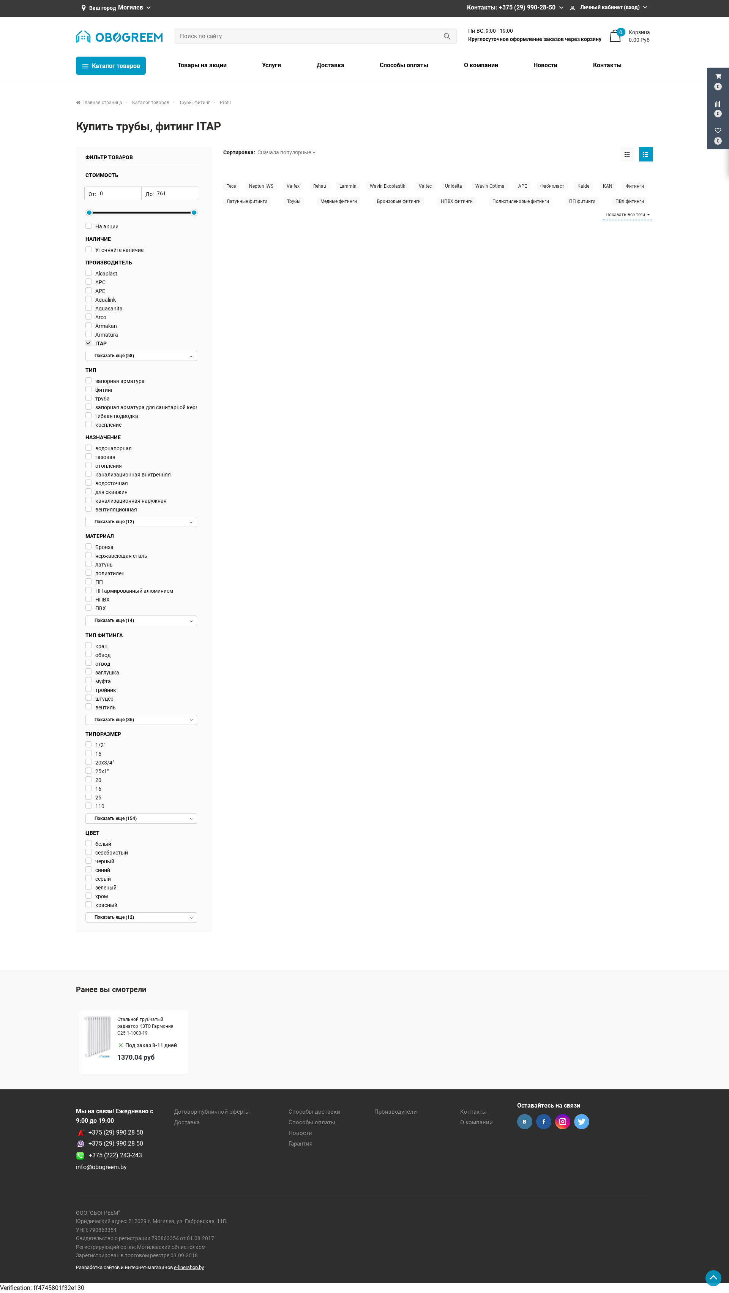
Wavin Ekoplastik (387, 186)
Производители (395, 1111)
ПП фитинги (582, 201)
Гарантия (300, 1143)
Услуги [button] (271, 65)
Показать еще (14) (114, 620)
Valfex (293, 186)
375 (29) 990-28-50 (117, 1143)
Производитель (108, 263)
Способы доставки (314, 1111)
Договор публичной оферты (212, 1111)
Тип (90, 370)
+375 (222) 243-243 (113, 1155)
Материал (99, 536)
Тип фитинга (104, 635)
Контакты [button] (607, 65)
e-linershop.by (189, 1267)
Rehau (319, 186)
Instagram (562, 1121)
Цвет (92, 833)
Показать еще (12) (114, 521)
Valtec (425, 186)
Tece (231, 186)
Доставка (187, 1122)
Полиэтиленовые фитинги (520, 201)
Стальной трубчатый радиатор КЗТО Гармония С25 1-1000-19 (145, 1026)
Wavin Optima (490, 186)
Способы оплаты (312, 1122)
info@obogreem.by (101, 1167)
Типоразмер (103, 734)
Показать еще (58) (114, 355)
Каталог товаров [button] (115, 66)
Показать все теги (626, 214)
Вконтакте (524, 1121)
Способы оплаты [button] (404, 65)
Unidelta (453, 186)
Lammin (348, 186)
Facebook (543, 1121)
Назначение (103, 437)
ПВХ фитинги (629, 201)
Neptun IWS (261, 186)
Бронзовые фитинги (399, 201)
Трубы (293, 201)
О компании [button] (481, 65)
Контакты (473, 1111)
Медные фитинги (338, 201)
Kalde (583, 186)
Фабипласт (552, 186)
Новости (300, 1133)
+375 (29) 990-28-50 (115, 1132)
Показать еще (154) (116, 818)
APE (522, 186)
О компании (476, 1122)
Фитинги (635, 186)
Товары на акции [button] (202, 65)
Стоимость (101, 175)
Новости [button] (545, 65)
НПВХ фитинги (457, 201)
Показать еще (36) (114, 719)
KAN (607, 186)
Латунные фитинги (247, 201)
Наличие (98, 239)
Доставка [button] (330, 65)
